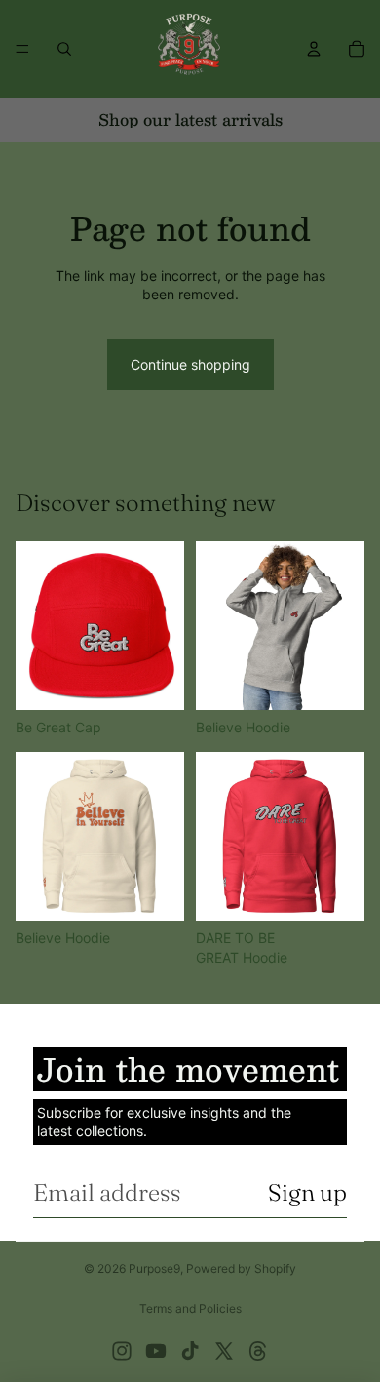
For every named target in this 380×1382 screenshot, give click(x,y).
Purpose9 (154, 1268)
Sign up (307, 1192)
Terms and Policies (190, 1308)
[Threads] (258, 1350)
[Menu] (22, 48)
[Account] (313, 48)
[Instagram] (121, 1350)
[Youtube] (156, 1350)
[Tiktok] (190, 1350)
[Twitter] (224, 1350)
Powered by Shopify (241, 1268)
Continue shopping (190, 364)
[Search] (64, 48)
